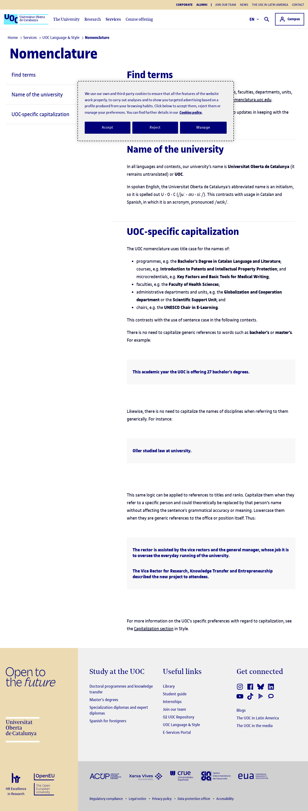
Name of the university (37, 94)
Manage (203, 127)
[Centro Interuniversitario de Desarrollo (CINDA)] (216, 775)
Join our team (225, 5)
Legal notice (138, 799)
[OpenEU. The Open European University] (44, 783)
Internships (172, 701)
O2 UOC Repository (178, 717)
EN (252, 19)
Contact (298, 5)
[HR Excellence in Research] (16, 784)
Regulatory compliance (106, 799)
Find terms (24, 74)
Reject (155, 127)
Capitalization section (153, 628)
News (244, 5)
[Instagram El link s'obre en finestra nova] (240, 686)
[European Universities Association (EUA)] (253, 776)
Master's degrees (104, 699)
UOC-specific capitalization (40, 114)
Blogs (241, 710)
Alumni (201, 4)
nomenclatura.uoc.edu (250, 99)
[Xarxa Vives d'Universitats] (145, 776)
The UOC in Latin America (270, 5)
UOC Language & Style (181, 724)
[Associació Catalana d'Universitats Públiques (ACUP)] (105, 776)
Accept (107, 127)
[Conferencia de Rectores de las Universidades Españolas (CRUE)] (181, 775)
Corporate (184, 4)
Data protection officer (194, 799)
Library (169, 686)
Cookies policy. (191, 112)
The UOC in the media (255, 725)
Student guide (174, 694)
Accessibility (225, 799)
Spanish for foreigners (108, 720)
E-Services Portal (177, 732)
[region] (155, 111)
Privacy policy (162, 799)
